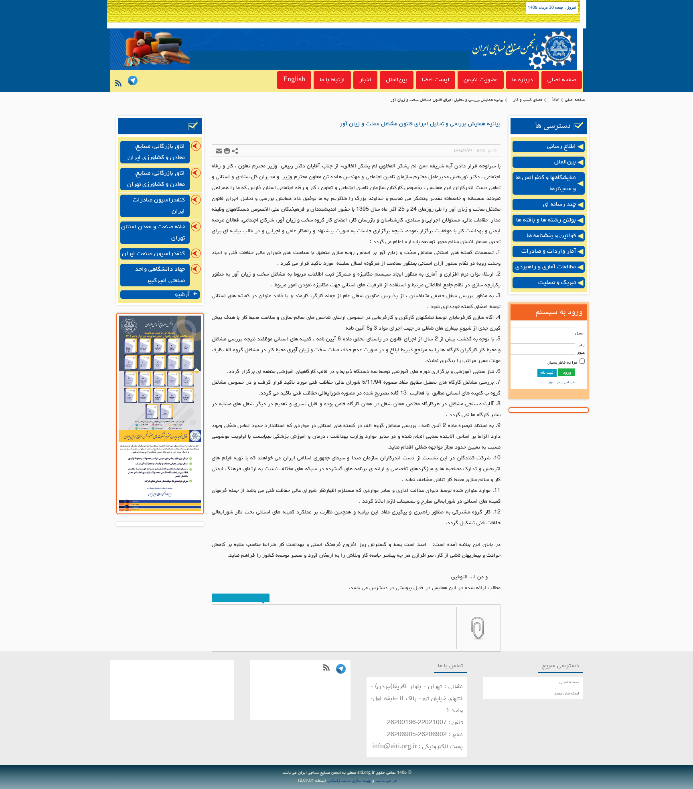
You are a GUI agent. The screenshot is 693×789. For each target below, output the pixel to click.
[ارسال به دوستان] (219, 151)
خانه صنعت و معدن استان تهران (153, 232)
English (294, 80)
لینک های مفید (566, 693)
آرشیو (183, 294)
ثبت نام (547, 372)
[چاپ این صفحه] (227, 151)
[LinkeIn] (132, 82)
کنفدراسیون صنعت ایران (153, 254)
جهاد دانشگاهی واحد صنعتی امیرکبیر (160, 275)
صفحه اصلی (561, 80)
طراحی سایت (386, 781)
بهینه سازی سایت (356, 781)
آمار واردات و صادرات (548, 251)
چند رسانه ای (559, 204)
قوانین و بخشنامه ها (551, 236)
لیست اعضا (435, 80)
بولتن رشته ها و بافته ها (546, 220)
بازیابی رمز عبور (561, 382)
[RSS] (117, 86)
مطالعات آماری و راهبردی (545, 267)
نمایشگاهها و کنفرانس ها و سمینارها (545, 183)
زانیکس (333, 781)
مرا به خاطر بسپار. (562, 362)
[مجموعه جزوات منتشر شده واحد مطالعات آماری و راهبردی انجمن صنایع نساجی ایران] (160, 429)
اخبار (365, 80)
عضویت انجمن (481, 80)
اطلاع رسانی (561, 146)
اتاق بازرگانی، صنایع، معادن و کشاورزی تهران (156, 179)
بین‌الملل (396, 80)
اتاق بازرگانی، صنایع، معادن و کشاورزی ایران (156, 152)
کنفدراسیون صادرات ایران (159, 206)
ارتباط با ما (332, 80)
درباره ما (522, 80)
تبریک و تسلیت (557, 282)
